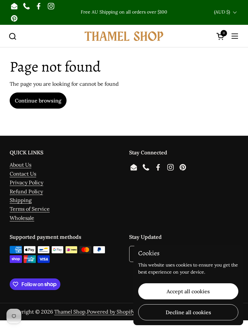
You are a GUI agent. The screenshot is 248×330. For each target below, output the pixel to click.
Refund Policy (26, 191)
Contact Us (23, 173)
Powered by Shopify (111, 311)
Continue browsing (38, 100)
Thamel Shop (70, 311)
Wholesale (22, 218)
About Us (20, 164)
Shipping (21, 200)
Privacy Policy (26, 182)
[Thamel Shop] (124, 36)
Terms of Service (30, 209)
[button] (12, 36)
